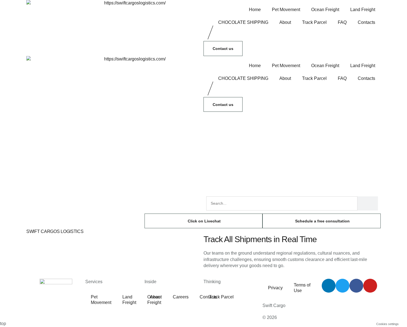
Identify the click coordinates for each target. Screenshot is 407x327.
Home (255, 9)
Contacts (366, 22)
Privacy (275, 287)
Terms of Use (302, 288)
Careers (181, 297)
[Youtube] (370, 286)
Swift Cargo (273, 305)
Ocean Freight (325, 9)
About (285, 22)
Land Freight (362, 9)
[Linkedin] (329, 286)
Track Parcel (314, 22)
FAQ (342, 22)
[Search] (367, 203)
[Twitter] (342, 286)
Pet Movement (286, 9)
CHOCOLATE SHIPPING (243, 22)
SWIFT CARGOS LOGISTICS (54, 231)
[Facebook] (356, 286)
